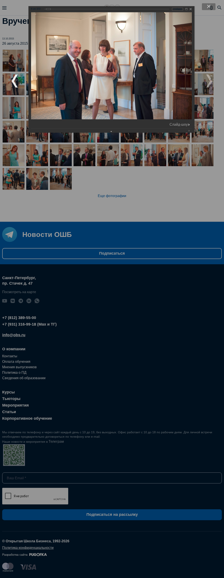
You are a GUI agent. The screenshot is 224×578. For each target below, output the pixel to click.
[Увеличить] (186, 9)
